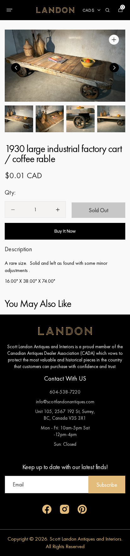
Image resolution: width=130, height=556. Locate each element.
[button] (9, 10)
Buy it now (65, 231)
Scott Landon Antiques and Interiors (85, 538)
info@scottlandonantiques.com (65, 402)
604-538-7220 (65, 392)
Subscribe (106, 484)
